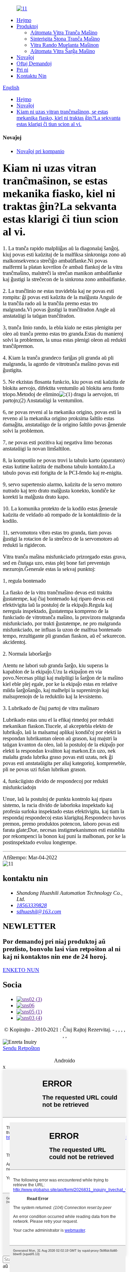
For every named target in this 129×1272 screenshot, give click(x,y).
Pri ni (22, 70)
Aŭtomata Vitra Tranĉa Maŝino (63, 32)
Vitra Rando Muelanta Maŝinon (64, 45)
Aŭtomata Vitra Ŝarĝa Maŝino (62, 51)
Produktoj (27, 26)
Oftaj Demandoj (34, 63)
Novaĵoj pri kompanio (40, 151)
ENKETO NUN (21, 970)
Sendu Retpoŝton (21, 1048)
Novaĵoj (25, 57)
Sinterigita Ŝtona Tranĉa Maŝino (65, 39)
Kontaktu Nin (31, 76)
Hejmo (24, 20)
